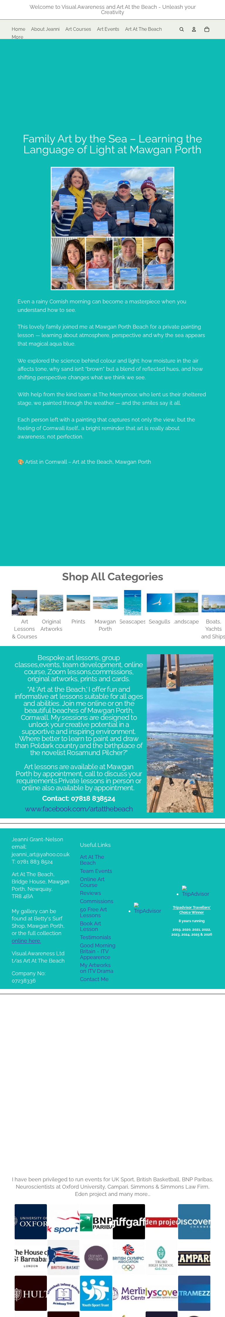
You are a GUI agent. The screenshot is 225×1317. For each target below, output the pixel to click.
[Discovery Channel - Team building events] (194, 1221)
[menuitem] (17, 37)
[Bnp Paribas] (96, 1221)
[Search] (181, 29)
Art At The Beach (92, 860)
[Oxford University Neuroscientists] (31, 1221)
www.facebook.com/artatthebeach (79, 809)
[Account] (194, 29)
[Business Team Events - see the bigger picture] (194, 1257)
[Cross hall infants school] (63, 1293)
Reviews (90, 893)
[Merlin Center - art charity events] (129, 1293)
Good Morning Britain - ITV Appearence (97, 951)
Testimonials (95, 937)
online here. (26, 941)
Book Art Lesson (90, 926)
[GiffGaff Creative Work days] (129, 1221)
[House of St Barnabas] (31, 1257)
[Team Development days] (63, 1257)
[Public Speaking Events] (194, 1293)
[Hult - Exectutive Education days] (31, 1293)
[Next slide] (206, 615)
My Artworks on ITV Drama (96, 968)
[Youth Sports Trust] (96, 1293)
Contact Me (94, 979)
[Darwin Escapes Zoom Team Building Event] (96, 1257)
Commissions (96, 901)
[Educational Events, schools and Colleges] (162, 1257)
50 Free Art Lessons (93, 912)
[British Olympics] (129, 1257)
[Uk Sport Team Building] (63, 1221)
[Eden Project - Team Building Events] (162, 1221)
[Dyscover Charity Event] (162, 1293)
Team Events (96, 871)
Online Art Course (92, 882)
